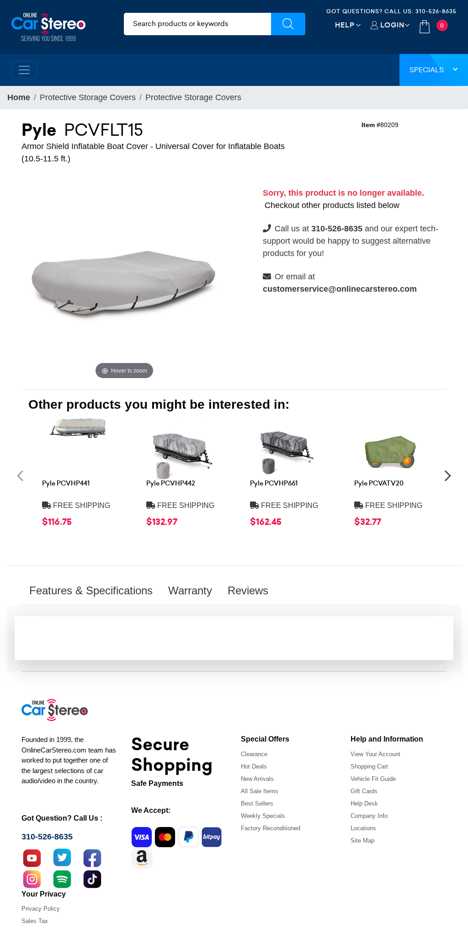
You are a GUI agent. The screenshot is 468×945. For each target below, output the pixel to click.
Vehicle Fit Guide (373, 778)
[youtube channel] (32, 857)
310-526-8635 (436, 11)
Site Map (362, 840)
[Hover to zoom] (124, 278)
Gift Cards (364, 791)
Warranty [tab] (190, 590)
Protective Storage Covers (88, 97)
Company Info (369, 815)
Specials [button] (427, 70)
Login (392, 25)
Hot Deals (254, 766)
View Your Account (375, 754)
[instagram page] (32, 878)
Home (18, 97)
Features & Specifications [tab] (91, 590)
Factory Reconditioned (270, 828)
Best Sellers (257, 803)
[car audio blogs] (62, 878)
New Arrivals (257, 778)
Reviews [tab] (248, 590)
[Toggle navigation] (24, 70)
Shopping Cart (369, 766)
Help (345, 25)
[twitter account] (62, 857)
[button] (20, 475)
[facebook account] (92, 857)
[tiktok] (92, 878)
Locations (363, 828)
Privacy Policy (40, 908)
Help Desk (364, 803)
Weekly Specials (263, 815)
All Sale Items (259, 791)
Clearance (254, 754)
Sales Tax (34, 921)
